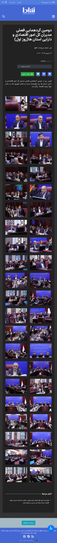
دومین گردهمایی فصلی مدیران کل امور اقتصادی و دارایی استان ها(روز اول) (32, 35)
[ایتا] (24, 537)
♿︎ (51, 528)
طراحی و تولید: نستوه (26, 540)
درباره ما (19, 2)
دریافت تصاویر (26, 74)
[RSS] (32, 537)
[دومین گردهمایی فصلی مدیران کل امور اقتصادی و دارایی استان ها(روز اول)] (41, 103)
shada (28, 10)
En (3, 2)
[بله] (28, 537)
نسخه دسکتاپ (28, 523)
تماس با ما (12, 2)
